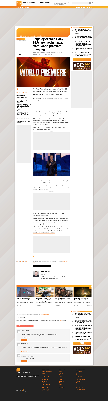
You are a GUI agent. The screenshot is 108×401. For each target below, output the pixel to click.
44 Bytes (24, 390)
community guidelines (45, 314)
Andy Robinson (19, 54)
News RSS (61, 384)
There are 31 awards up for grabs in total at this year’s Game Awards (49, 218)
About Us (44, 373)
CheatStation (79, 371)
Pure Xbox (78, 381)
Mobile (44, 4)
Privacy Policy (45, 379)
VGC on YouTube (45, 390)
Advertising (44, 374)
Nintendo (35, 4)
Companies (61, 381)
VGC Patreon (45, 386)
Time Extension (79, 387)
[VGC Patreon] (83, 7)
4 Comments (89, 305)
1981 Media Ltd (21, 372)
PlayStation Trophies (80, 379)
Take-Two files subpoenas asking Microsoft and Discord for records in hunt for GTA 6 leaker (83, 38)
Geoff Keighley (53, 227)
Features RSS (62, 386)
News (25, 2)
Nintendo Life (79, 378)
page (61, 320)
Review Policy (45, 381)
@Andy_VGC (43, 274)
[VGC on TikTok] (90, 7)
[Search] (90, 3)
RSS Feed (44, 382)
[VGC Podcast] (84, 7)
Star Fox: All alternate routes (60, 3)
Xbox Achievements (80, 389)
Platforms (61, 382)
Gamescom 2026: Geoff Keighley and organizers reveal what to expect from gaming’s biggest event (83, 54)
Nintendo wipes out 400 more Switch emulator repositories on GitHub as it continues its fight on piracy (44, 300)
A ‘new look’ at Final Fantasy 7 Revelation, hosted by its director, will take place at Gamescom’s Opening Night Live (23, 113)
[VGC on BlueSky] (87, 7)
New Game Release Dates (59, 4)
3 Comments (22, 89)
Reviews (32, 2)
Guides (47, 2)
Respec (77, 386)
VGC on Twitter (45, 389)
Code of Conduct (45, 376)
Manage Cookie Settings (47, 371)
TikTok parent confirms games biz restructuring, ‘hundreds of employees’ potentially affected (25, 300)
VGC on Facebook (46, 384)
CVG (77, 373)
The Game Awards (43, 112)
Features (40, 2)
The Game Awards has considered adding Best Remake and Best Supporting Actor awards (81, 300)
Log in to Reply (24, 339)
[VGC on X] (86, 7)
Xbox (31, 4)
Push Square (79, 382)
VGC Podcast (45, 387)
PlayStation (26, 4)
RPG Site (78, 384)
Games (60, 379)
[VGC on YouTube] (89, 7)
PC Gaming (40, 4)
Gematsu (78, 374)
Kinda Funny (79, 376)
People (60, 378)
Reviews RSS (61, 387)
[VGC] (19, 3)
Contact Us (44, 378)
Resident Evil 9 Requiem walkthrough (61, 2)
